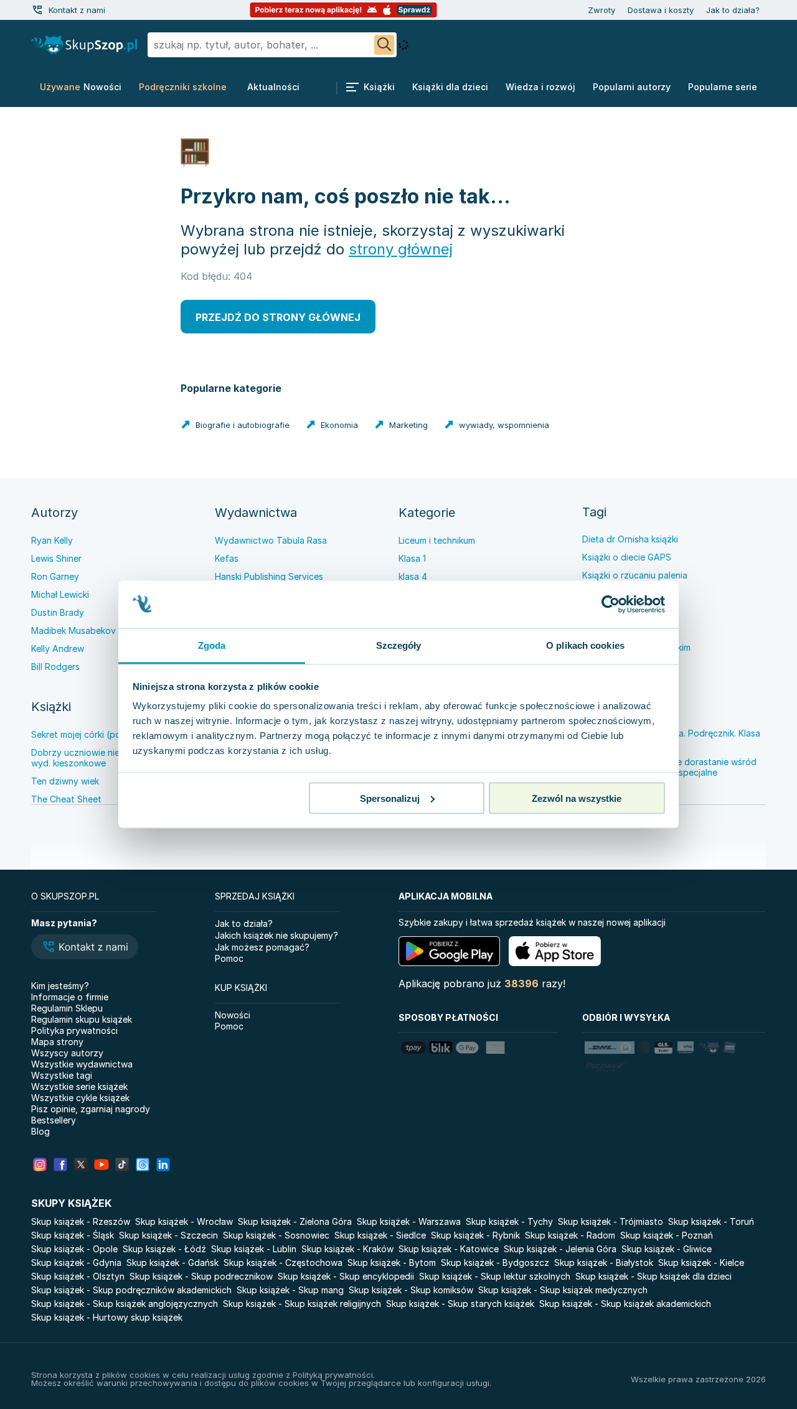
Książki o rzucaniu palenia (634, 575)
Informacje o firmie (69, 997)
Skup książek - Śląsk (72, 1235)
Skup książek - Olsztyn (78, 1276)
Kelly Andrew (57, 648)
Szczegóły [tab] (399, 645)
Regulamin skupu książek (81, 1019)
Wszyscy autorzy (67, 1053)
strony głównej (401, 249)
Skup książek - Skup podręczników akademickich (131, 1290)
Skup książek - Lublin (253, 1249)
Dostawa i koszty (661, 10)
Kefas (226, 558)
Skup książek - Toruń (711, 1221)
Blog (40, 1131)
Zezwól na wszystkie (576, 798)
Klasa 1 (412, 558)
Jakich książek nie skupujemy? (276, 935)
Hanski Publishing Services (269, 576)
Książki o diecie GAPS (626, 557)
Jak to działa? (733, 10)
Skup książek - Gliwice (666, 1249)
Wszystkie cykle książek (80, 1097)
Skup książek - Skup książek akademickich (625, 1303)
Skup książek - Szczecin (168, 1235)
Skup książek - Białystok (603, 1262)
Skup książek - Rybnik (475, 1235)
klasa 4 (412, 576)
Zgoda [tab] (212, 645)
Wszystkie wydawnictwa (82, 1064)
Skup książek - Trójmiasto (610, 1221)
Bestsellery (53, 1120)
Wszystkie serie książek (79, 1086)
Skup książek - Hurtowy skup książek (106, 1317)
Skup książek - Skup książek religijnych (302, 1303)
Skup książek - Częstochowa (283, 1262)
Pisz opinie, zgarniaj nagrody (90, 1109)
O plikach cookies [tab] (585, 645)
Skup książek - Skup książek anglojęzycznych (124, 1303)
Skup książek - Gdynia (76, 1262)
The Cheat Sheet (66, 799)
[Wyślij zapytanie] (384, 45)
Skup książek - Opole (74, 1249)
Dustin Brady (57, 612)
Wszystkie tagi (61, 1075)
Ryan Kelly (52, 540)
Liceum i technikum (436, 540)
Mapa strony (57, 1041)
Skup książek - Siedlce (380, 1235)
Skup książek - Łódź (164, 1249)
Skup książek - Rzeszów (80, 1221)
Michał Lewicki (60, 594)
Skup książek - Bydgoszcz (495, 1262)
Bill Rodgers (55, 666)
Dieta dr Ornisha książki (630, 539)
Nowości (232, 1015)
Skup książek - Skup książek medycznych (563, 1290)
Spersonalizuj (390, 798)
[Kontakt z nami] (37, 10)
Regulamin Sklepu (67, 1008)
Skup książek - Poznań (666, 1235)
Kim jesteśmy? (60, 985)
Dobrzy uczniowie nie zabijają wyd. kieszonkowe (92, 757)
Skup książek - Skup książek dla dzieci (653, 1276)
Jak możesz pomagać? (262, 947)
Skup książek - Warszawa (409, 1221)
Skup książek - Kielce (701, 1262)
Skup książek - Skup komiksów (411, 1290)
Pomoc (229, 958)
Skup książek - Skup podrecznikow (201, 1276)
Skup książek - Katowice (448, 1249)
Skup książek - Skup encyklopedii (346, 1276)
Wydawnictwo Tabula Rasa (271, 540)
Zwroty (601, 10)
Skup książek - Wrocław (184, 1221)
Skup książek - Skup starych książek (460, 1303)
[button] (84, 948)
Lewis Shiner (56, 558)
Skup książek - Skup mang (290, 1290)
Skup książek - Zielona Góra (295, 1221)
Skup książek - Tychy (509, 1221)
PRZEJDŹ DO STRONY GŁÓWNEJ (278, 317)
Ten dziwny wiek (65, 781)
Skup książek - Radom (570, 1235)
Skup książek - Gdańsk (172, 1262)
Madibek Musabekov (73, 630)
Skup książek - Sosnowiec (276, 1235)
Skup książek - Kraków (347, 1249)
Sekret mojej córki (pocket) (87, 734)
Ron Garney (55, 576)
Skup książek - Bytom (391, 1262)
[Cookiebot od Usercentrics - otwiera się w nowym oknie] (610, 604)
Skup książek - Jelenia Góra (560, 1249)
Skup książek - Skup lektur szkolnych (494, 1276)
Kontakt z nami (77, 10)
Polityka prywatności (74, 1030)
